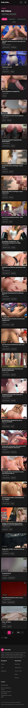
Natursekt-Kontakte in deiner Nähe (7, 692)
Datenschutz (18, 667)
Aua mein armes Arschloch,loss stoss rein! (13, 344)
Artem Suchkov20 (7, 44)
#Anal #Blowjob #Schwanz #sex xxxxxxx (12, 597)
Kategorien (3, 671)
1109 (18, 632)
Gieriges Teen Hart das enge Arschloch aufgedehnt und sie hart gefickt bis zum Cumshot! (12, 524)
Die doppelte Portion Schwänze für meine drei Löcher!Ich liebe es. (13, 472)
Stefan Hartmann (6, 526)
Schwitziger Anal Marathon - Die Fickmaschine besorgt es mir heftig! (11, 242)
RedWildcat (5, 169)
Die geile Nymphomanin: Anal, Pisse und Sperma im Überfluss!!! (12, 369)
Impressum (17, 664)
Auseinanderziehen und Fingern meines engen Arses (12, 192)
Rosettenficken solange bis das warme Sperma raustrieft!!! (12, 421)
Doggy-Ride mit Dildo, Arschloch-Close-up (13, 549)
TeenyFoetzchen (6, 397)
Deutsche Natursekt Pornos (7, 688)
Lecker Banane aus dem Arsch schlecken (12, 115)
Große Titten (13, 298)
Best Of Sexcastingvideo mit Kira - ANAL (12, 217)
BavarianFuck (6, 117)
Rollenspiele (13, 47)
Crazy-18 (5, 423)
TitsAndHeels (6, 346)
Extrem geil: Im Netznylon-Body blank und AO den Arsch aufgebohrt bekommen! (14, 446)
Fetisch (4, 120)
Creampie (5, 577)
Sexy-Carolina (6, 500)
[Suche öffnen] (21, 2)
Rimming (9, 120)
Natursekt (13, 374)
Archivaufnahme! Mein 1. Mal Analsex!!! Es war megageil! (13, 498)
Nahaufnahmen (6, 71)
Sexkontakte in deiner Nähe (7, 696)
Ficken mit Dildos (6, 622)
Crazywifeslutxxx (6, 143)
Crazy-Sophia (6, 372)
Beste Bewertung (21, 19)
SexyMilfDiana (6, 244)
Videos (2, 664)
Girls (2, 667)
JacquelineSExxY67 (7, 599)
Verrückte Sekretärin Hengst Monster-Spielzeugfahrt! (12, 140)
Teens (11, 221)
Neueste (4, 19)
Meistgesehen (12, 19)
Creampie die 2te (6, 573)
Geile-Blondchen (6, 270)
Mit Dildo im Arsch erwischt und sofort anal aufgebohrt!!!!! (13, 319)
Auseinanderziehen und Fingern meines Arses (12, 166)
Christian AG (5, 93)
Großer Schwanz (6, 47)
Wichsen (11, 171)
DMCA (16, 674)
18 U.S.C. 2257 (18, 671)
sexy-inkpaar (5, 69)
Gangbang (13, 273)
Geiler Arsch (5, 171)
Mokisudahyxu (6, 575)
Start (2, 637)
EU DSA (17, 677)
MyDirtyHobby (7, 686)
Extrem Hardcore (6, 145)
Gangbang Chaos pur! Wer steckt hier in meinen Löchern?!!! (12, 395)
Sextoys (12, 71)
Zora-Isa (4, 322)
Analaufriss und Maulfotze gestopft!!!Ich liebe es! (14, 268)
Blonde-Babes (6, 296)
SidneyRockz (5, 551)
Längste (14, 21)
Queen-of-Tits (6, 475)
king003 (4, 623)
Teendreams (5, 219)
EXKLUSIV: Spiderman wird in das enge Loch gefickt (13, 42)
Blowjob (4, 602)
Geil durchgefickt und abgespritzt (10, 91)
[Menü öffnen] (25, 2)
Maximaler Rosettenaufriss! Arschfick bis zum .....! (12, 293)
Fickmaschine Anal (7, 67)
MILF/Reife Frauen (6, 247)
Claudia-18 (5, 449)
